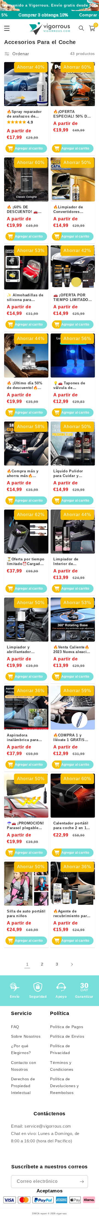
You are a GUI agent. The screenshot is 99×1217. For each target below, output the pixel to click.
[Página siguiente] (72, 964)
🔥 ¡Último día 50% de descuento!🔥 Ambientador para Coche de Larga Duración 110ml (24, 385)
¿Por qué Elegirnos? (21, 1049)
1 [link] (27, 964)
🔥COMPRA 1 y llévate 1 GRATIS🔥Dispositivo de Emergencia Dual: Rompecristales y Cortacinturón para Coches (71, 737)
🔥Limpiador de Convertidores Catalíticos (68, 209)
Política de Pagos (66, 1027)
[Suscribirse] (82, 1181)
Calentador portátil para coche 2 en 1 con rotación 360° (71, 825)
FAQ (15, 1027)
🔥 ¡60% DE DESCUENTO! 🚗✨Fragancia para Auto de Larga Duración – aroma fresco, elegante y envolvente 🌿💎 (23, 209)
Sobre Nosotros (25, 1036)
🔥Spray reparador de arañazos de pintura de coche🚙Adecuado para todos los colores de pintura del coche (26, 114)
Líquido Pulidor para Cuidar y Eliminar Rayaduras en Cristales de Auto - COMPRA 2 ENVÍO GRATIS (72, 473)
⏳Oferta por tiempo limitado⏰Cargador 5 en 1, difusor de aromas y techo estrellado (26, 561)
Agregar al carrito (29, 148)
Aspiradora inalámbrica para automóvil (22, 737)
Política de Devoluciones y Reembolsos (64, 1086)
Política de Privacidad (60, 1049)
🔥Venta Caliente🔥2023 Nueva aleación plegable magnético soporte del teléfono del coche (72, 649)
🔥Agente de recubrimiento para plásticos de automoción (71, 913)
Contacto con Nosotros (23, 1066)
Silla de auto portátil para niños (26, 913)
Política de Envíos (67, 1036)
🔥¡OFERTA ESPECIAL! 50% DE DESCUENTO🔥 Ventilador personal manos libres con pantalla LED (71, 114)
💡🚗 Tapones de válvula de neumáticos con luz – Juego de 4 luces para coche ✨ (71, 385)
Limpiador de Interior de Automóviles (65, 561)
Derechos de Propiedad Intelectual (23, 1086)
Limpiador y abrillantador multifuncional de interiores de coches (26, 649)
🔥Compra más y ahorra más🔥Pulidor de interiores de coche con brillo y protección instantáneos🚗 (25, 473)
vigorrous (61, 1213)
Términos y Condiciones (61, 1066)
